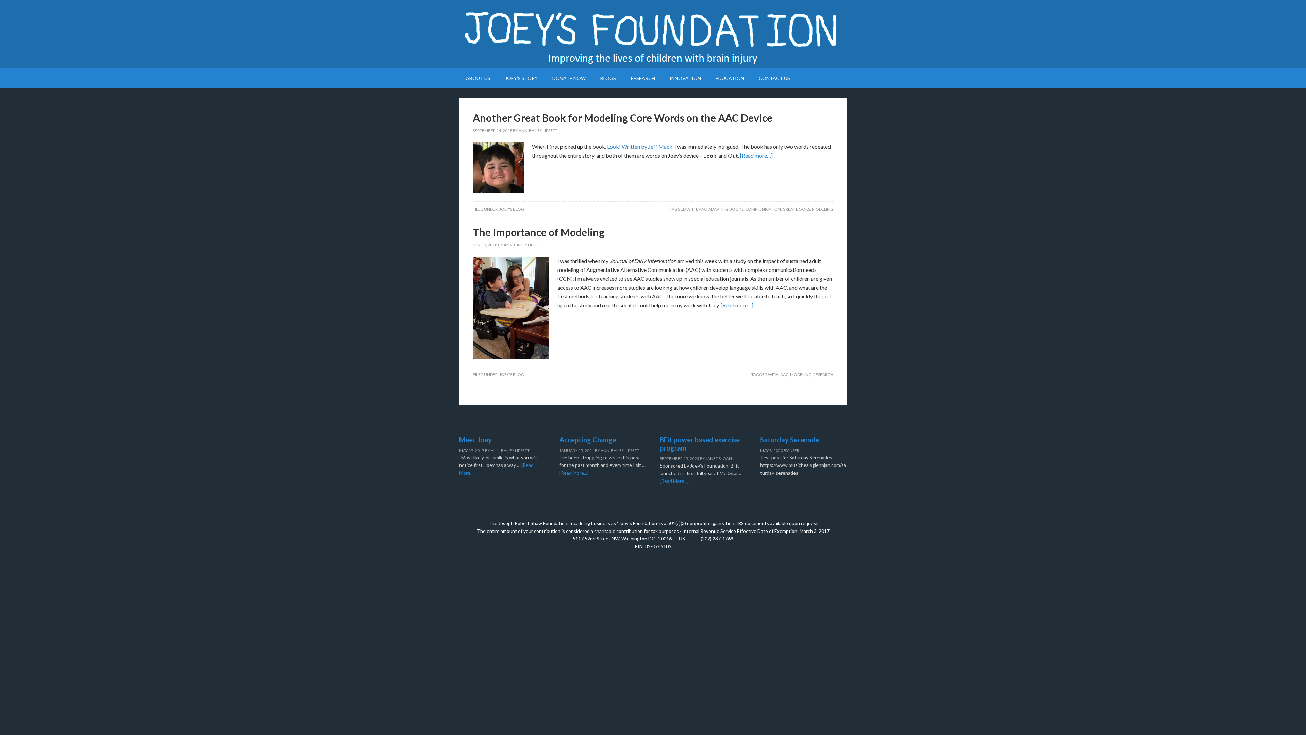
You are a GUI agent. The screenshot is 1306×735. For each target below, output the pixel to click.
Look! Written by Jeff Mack (639, 146)
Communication (763, 209)
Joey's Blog (511, 209)
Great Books (796, 209)
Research (823, 374)
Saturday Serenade (789, 440)
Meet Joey (475, 440)
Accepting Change (587, 440)
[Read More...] (573, 473)
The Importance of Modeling (538, 232)
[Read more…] (756, 155)
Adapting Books (725, 209)
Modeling (822, 209)
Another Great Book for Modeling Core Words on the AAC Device (622, 118)
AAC (703, 209)
